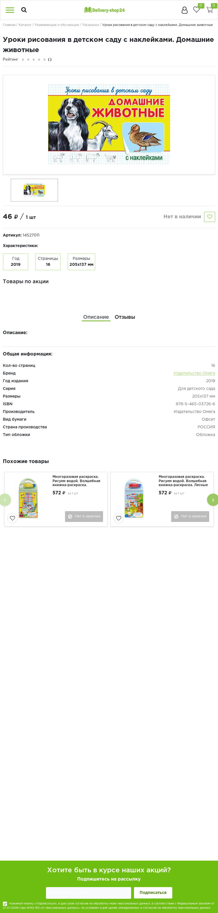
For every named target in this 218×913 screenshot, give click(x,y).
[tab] (96, 317)
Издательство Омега (194, 373)
